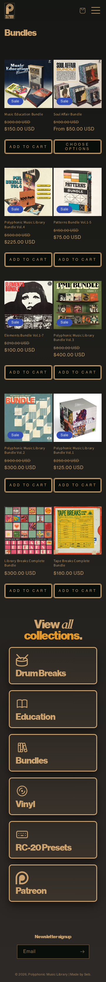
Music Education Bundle (23, 114)
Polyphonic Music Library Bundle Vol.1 (74, 450)
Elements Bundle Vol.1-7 (24, 335)
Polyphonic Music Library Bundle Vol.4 (24, 224)
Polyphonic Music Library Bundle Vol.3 (74, 337)
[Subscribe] (82, 952)
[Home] (9, 17)
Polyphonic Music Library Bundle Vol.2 (24, 450)
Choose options (77, 146)
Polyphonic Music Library (48, 974)
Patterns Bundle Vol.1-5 (73, 222)
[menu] (95, 10)
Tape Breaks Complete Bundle (72, 563)
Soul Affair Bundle (68, 114)
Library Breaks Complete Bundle (24, 563)
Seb (87, 974)
